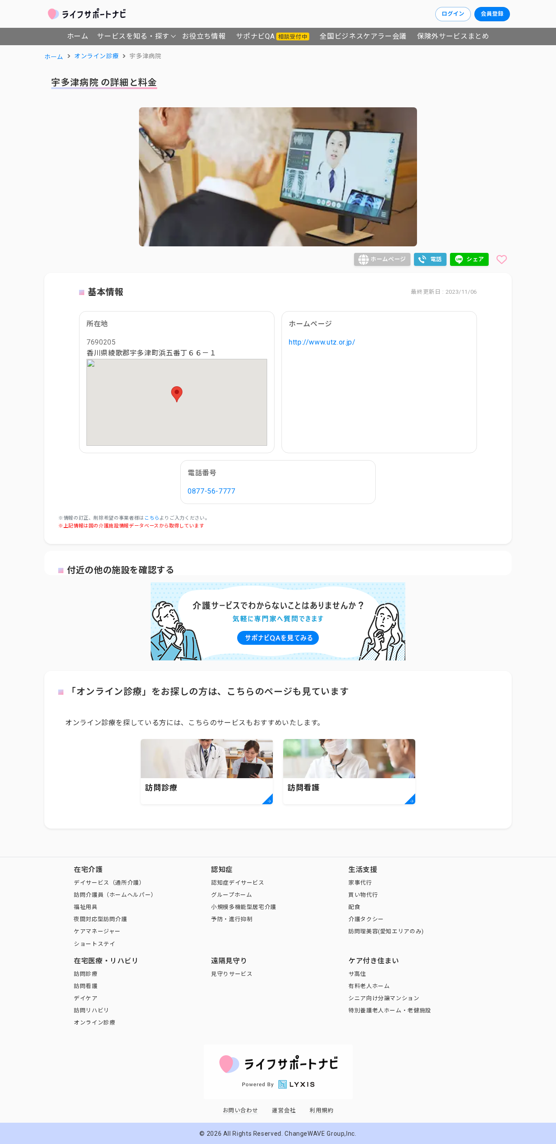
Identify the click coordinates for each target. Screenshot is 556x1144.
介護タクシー (366, 919)
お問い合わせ (240, 1110)
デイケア (86, 998)
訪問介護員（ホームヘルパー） (115, 895)
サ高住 (357, 974)
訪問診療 (86, 974)
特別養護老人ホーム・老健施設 (389, 1010)
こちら (151, 518)
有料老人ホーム (369, 986)
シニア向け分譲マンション (384, 998)
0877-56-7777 (211, 491)
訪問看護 (86, 986)
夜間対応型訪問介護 (100, 919)
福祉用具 (86, 907)
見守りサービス (231, 974)
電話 (436, 259)
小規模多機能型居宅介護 (243, 907)
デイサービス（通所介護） (109, 882)
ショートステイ (94, 944)
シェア (475, 259)
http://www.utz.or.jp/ (322, 342)
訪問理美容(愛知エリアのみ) (386, 931)
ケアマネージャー (97, 931)
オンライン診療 (94, 1022)
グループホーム (231, 895)
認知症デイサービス (238, 882)
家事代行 (360, 882)
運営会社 (284, 1110)
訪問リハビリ (91, 1010)
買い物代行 (363, 895)
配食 (354, 907)
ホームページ (388, 259)
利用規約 (322, 1110)
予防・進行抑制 (231, 919)
